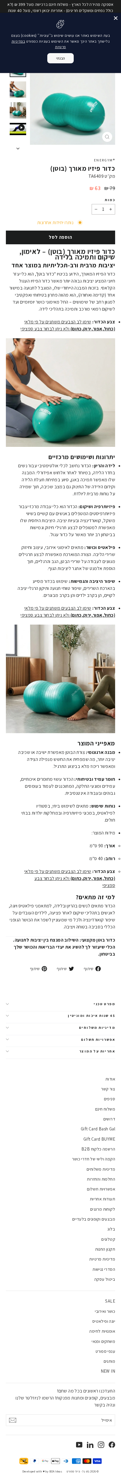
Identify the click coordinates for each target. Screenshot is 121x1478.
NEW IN (108, 1371)
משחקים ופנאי (103, 1341)
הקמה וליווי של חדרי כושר (93, 1159)
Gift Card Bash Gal (98, 1129)
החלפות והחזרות (101, 1179)
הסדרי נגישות (104, 1269)
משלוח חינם (105, 1109)
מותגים (109, 1361)
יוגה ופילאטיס (103, 1321)
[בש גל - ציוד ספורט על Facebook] (112, 1444)
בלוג (111, 1229)
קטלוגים (108, 1239)
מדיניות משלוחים (97, 1027)
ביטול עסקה (104, 1279)
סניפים (109, 1098)
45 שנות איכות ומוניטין (91, 1015)
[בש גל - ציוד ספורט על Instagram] (101, 1444)
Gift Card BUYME (99, 1139)
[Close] (116, 18)
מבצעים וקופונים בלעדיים (93, 1219)
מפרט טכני (104, 1004)
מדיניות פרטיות (102, 1259)
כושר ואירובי (105, 1311)
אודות (110, 1079)
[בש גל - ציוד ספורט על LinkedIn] (90, 1444)
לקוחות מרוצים (102, 1209)
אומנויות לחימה (102, 1331)
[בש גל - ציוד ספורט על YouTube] (79, 1444)
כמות (110, 199)
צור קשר (108, 1089)
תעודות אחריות (102, 1199)
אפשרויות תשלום (98, 1039)
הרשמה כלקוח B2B (98, 1149)
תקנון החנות (105, 1249)
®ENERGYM (104, 160)
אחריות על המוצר (97, 1051)
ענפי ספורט (105, 1351)
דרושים (109, 1119)
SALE (110, 1301)
